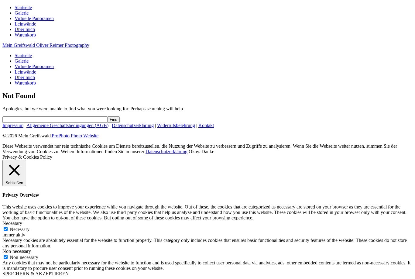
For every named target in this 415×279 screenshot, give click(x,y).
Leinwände (25, 23)
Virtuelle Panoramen (34, 18)
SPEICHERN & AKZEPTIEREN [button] (35, 273)
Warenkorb (25, 34)
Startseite (23, 7)
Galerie (22, 12)
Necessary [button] (12, 223)
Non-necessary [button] (16, 251)
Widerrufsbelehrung (176, 125)
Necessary (19, 229)
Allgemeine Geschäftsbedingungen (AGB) (67, 125)
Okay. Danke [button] (201, 151)
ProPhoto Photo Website (75, 135)
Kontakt (206, 125)
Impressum (12, 125)
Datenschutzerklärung (133, 125)
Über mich (25, 29)
